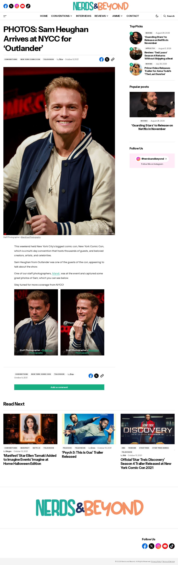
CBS (123, 448)
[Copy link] (112, 59)
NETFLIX (36, 448)
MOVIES (149, 33)
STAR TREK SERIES (160, 448)
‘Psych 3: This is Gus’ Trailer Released (82, 455)
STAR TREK (144, 448)
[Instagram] (17, 6)
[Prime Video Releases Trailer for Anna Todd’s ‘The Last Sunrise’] (136, 69)
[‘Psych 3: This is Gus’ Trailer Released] (89, 429)
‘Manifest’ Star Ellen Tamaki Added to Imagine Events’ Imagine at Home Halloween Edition (29, 460)
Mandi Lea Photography (31, 237)
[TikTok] (28, 6)
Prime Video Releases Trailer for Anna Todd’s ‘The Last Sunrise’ (158, 71)
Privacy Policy (156, 561)
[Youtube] (22, 6)
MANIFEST (25, 448)
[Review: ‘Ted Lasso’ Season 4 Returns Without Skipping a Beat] (136, 53)
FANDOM (132, 448)
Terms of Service (168, 561)
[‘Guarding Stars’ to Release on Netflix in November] (136, 38)
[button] (5, 16)
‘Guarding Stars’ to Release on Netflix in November (156, 40)
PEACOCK (67, 448)
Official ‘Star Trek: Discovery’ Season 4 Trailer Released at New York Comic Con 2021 (146, 464)
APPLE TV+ (150, 48)
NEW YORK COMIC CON (30, 59)
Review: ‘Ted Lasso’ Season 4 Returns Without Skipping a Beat (159, 55)
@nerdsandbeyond (152, 158)
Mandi (56, 273)
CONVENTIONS (11, 59)
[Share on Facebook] (101, 59)
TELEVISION (48, 59)
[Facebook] (5, 6)
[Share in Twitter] (107, 59)
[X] (11, 6)
